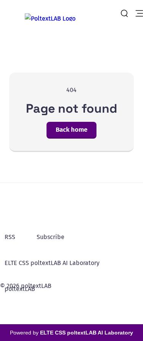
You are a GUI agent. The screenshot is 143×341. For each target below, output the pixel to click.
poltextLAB (20, 289)
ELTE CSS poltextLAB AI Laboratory (52, 263)
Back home (71, 130)
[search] (124, 13)
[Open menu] (139, 13)
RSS (10, 237)
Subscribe (50, 237)
